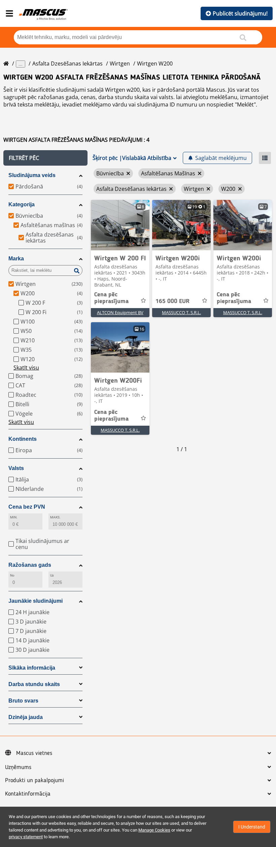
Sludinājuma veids (32, 175)
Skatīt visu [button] (26, 367)
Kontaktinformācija (27, 794)
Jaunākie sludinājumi (35, 601)
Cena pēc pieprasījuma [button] (111, 298)
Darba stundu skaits (34, 684)
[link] (120, 225)
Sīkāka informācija (31, 668)
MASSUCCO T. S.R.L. (181, 312)
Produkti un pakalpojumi (34, 780)
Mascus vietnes (34, 753)
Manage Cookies (154, 830)
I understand (251, 827)
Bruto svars (23, 701)
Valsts (16, 468)
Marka (16, 258)
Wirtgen (120, 63)
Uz (52, 575)
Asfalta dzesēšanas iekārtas (67, 63)
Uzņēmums (18, 767)
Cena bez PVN (26, 507)
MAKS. (55, 517)
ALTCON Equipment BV (120, 312)
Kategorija (21, 204)
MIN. (14, 517)
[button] (45, 158)
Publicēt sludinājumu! (240, 13)
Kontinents (22, 439)
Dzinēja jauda (25, 717)
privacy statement (26, 836)
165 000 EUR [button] (172, 301)
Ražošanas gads (29, 565)
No (12, 575)
